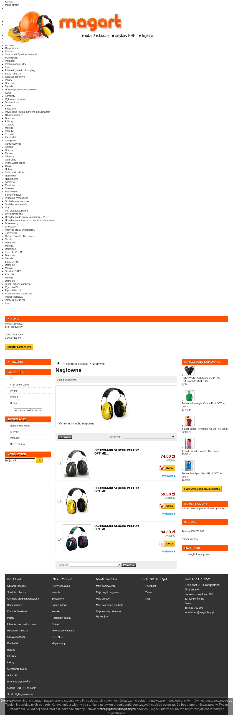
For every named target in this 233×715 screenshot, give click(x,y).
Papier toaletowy (14, 296)
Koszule (9, 274)
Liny (7, 207)
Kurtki (8, 92)
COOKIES (57, 637)
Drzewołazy (11, 223)
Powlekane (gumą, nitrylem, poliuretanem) (28, 111)
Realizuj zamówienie (19, 346)
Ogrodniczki (11, 48)
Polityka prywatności (63, 630)
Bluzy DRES (12, 261)
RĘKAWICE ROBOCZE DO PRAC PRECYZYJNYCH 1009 (201, 381)
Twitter (149, 592)
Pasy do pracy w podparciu (20, 229)
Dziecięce (10, 249)
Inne (7, 67)
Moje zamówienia (105, 586)
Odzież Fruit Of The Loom (19, 236)
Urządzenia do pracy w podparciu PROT (27, 217)
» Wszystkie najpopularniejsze (202, 489)
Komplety (10, 95)
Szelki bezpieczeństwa (17, 201)
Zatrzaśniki (11, 233)
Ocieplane (10, 140)
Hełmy (8, 169)
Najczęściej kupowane (202, 361)
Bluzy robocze (13, 73)
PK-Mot (14, 390)
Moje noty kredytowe (107, 592)
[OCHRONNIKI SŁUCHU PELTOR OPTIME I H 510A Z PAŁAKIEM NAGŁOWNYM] (77, 501)
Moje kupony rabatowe (108, 611)
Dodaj (169, 468)
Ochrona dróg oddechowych (21, 54)
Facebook (151, 586)
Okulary (9, 156)
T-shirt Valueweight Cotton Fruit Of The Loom (203, 406)
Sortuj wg (115, 436)
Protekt (14, 397)
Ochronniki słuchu (15, 172)
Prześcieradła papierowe (18, 293)
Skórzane (10, 108)
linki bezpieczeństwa (16, 210)
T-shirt (8, 239)
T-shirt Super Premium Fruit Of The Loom (205, 430)
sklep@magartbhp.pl (202, 612)
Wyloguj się (102, 616)
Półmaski (10, 60)
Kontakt (9, 1)
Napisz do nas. (190, 539)
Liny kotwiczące (14, 213)
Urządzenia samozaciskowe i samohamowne (30, 220)
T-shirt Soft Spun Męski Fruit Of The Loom (202, 476)
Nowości (56, 592)
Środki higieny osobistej (18, 284)
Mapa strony (12, 4)
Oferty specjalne (61, 586)
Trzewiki (9, 124)
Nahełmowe (11, 178)
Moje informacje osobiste (109, 605)
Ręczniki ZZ (11, 287)
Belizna (9, 147)
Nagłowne (10, 175)
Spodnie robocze (16, 592)
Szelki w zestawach (16, 204)
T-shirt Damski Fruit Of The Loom (200, 453)
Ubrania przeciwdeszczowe (20, 89)
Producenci (17, 372)
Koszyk (14, 319)
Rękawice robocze (15, 99)
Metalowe (10, 185)
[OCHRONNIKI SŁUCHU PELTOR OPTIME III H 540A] (77, 538)
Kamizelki (10, 137)
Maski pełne (11, 57)
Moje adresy (103, 598)
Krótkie (9, 51)
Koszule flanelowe (15, 76)
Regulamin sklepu (20, 425)
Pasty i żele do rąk (15, 300)
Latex (8, 105)
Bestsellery (58, 598)
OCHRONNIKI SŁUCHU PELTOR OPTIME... (116, 452)
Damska (9, 150)
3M (11, 378)
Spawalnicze (12, 102)
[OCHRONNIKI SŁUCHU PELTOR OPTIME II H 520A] (77, 463)
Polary (8, 80)
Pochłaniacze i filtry (15, 64)
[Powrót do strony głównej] (58, 363)
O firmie (14, 431)
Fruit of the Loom (19, 384)
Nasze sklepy (17, 444)
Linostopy (10, 226)
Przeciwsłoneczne (15, 162)
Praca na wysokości (16, 198)
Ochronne (10, 159)
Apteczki (10, 182)
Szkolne (9, 188)
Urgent (14, 403)
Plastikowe (11, 191)
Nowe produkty (196, 504)
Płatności (15, 438)
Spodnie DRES (13, 271)
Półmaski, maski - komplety (20, 70)
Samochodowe (13, 194)
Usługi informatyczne (198, 554)
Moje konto (106, 579)
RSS (147, 598)
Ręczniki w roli (13, 290)
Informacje (17, 419)
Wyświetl (167, 476)
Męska (9, 153)
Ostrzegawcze (13, 143)
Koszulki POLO (13, 252)
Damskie (10, 83)
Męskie (9, 86)
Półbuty (9, 121)
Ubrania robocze (16, 586)
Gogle (8, 166)
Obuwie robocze (14, 115)
